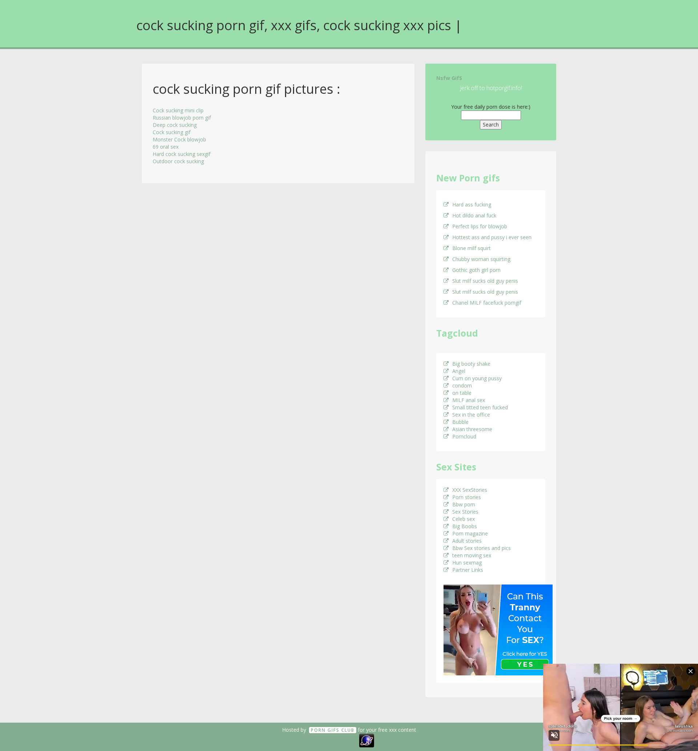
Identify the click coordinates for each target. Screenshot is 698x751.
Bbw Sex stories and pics (481, 548)
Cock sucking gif (171, 132)
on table (462, 392)
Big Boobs (464, 526)
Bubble (460, 421)
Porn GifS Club (332, 730)
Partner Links (467, 569)
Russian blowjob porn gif (182, 117)
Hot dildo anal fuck (474, 215)
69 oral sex (165, 146)
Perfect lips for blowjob (479, 226)
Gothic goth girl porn (476, 269)
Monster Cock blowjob (179, 139)
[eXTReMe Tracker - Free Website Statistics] (366, 739)
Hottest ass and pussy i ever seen (491, 237)
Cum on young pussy (477, 378)
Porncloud (464, 436)
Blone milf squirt (471, 248)
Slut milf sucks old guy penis (485, 280)
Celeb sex (463, 518)
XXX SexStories (469, 489)
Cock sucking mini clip (178, 110)
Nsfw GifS (449, 78)
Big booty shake (471, 363)
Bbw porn (463, 504)
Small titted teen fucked (480, 407)
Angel (458, 371)
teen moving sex (471, 555)
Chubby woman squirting (481, 259)
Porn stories (466, 497)
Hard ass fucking (471, 204)
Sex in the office (471, 414)
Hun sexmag (467, 562)
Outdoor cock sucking (178, 161)
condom (462, 385)
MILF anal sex (468, 400)
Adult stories (467, 540)
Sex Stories (465, 511)
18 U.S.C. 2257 (341, 739)
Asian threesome (472, 429)
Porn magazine (470, 533)
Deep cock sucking (175, 124)
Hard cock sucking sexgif (181, 153)
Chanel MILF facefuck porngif (486, 302)
